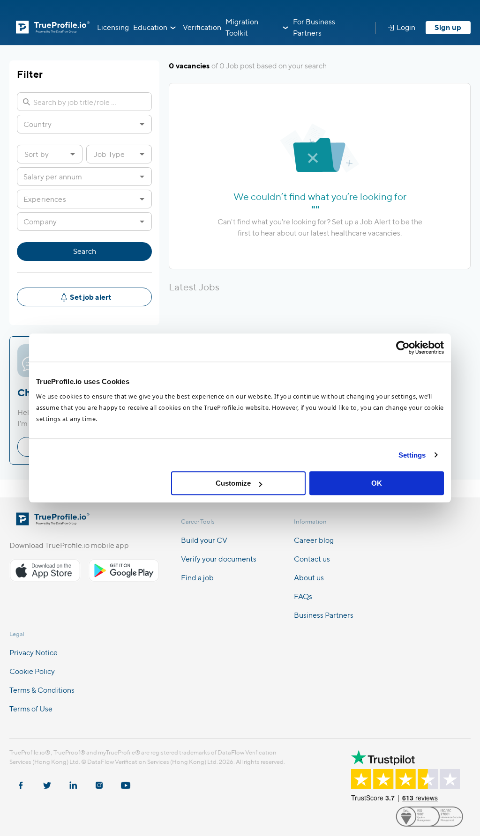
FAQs (303, 596)
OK (376, 483)
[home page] (52, 522)
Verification (202, 27)
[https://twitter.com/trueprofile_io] (47, 780)
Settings (412, 455)
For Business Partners (314, 27)
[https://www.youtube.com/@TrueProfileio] (125, 780)
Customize (233, 483)
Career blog (314, 540)
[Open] (142, 124)
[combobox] (77, 124)
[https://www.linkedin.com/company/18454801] (73, 780)
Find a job (197, 577)
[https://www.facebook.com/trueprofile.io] (20, 780)
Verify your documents (218, 559)
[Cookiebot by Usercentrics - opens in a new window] (403, 347)
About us (309, 577)
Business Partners (323, 615)
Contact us (312, 559)
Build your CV (204, 540)
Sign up (448, 27)
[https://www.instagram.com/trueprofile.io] (99, 780)
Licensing (113, 27)
